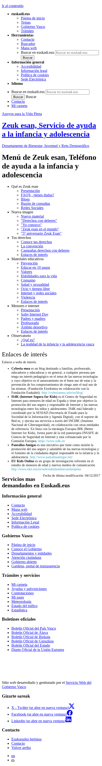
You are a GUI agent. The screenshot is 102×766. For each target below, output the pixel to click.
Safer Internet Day (34, 314)
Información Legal (25, 522)
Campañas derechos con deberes (45, 250)
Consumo (28, 280)
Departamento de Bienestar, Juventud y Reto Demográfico (45, 146)
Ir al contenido (12, 6)
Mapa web (29, 48)
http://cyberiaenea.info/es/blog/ (62, 392)
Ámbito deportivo (34, 327)
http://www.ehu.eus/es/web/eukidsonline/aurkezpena (46, 469)
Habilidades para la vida (39, 276)
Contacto (27, 39)
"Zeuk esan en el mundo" (40, 229)
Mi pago (17, 597)
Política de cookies (35, 75)
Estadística (19, 610)
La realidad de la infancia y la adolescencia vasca (57, 344)
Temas (26, 22)
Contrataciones (22, 593)
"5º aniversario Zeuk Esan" (41, 233)
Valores (26, 272)
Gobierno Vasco (33, 27)
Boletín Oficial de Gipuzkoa (32, 641)
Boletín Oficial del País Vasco (33, 628)
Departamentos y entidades (31, 553)
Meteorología (21, 602)
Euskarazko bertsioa (26, 739)
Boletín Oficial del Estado (30, 645)
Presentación (30, 191)
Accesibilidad (31, 66)
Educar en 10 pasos (35, 267)
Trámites (27, 31)
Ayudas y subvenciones (29, 589)
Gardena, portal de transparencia (35, 566)
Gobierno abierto (24, 562)
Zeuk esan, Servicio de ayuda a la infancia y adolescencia (49, 129)
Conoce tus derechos (36, 242)
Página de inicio (33, 18)
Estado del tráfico (24, 606)
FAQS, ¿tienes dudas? (37, 195)
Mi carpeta (19, 106)
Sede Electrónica (33, 79)
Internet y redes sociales (38, 293)
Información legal (34, 71)
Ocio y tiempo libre (35, 289)
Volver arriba (21, 748)
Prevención (29, 263)
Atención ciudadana (26, 557)
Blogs (25, 199)
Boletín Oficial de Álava (29, 633)
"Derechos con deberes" (39, 221)
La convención (32, 246)
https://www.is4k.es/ (51, 441)
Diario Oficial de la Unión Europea (37, 650)
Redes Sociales (32, 208)
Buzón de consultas (35, 204)
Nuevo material (32, 216)
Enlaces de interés (34, 255)
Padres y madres (33, 319)
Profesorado (30, 323)
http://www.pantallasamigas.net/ (51, 457)
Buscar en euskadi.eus (37, 52)
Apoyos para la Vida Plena (22, 114)
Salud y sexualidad (35, 284)
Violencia (28, 297)
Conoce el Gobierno (26, 549)
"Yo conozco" (31, 225)
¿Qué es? (28, 340)
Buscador (28, 44)
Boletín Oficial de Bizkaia (30, 637)
